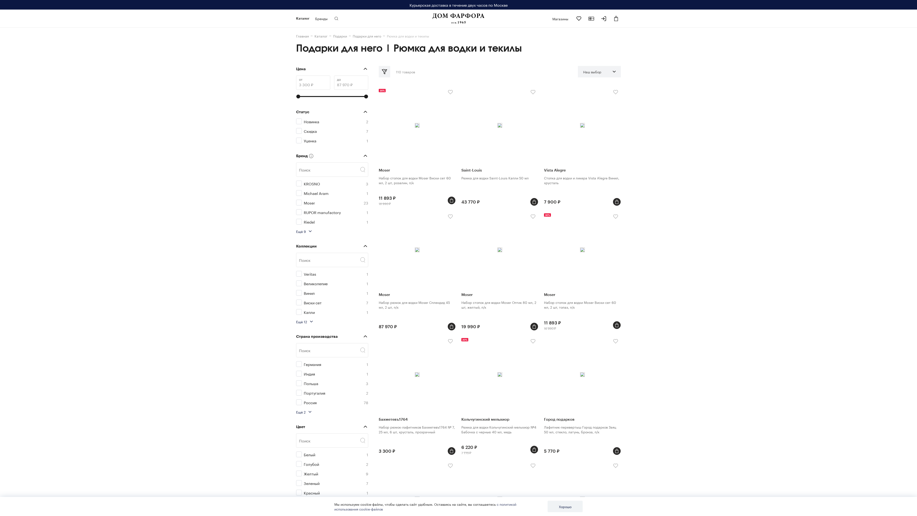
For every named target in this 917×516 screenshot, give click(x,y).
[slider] (298, 96)
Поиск (304, 169)
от (301, 79)
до (339, 79)
